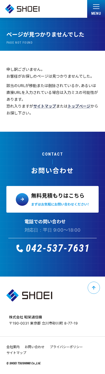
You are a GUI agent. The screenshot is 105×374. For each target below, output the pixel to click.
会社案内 (13, 347)
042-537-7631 (58, 248)
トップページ (79, 106)
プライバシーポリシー (66, 347)
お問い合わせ (35, 347)
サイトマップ (44, 106)
